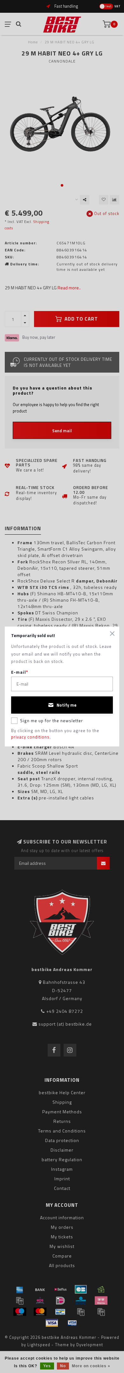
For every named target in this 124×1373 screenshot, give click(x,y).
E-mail (19, 672)
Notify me (66, 705)
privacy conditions (30, 737)
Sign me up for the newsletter (51, 720)
